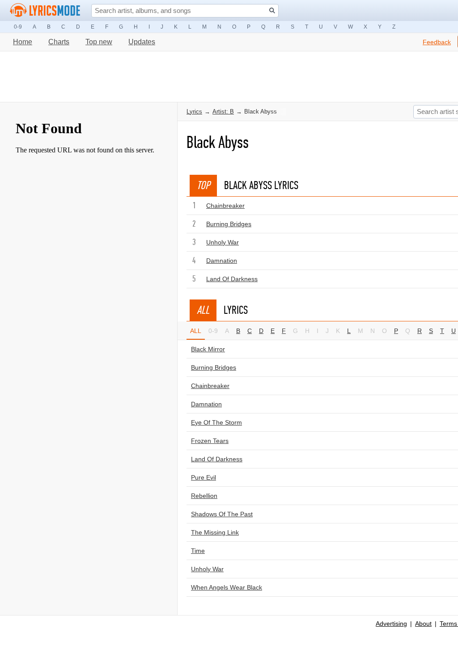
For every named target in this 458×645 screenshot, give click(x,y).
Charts (58, 42)
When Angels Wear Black (226, 587)
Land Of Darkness (232, 278)
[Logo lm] (45, 10)
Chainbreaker (225, 205)
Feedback (437, 42)
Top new (98, 42)
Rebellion (204, 495)
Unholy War (222, 242)
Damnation (221, 260)
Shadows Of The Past (222, 514)
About (423, 623)
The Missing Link (215, 532)
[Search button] (272, 10)
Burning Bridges (228, 224)
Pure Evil (203, 477)
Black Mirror (208, 349)
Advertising (391, 623)
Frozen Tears (210, 440)
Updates (141, 42)
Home (22, 42)
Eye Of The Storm (216, 422)
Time (198, 550)
